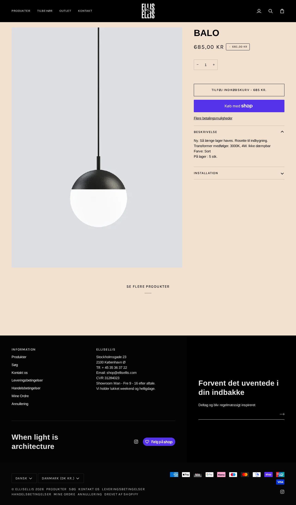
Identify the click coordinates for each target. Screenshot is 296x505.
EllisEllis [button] (105, 349)
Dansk (21, 478)
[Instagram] (136, 442)
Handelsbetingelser (26, 388)
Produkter (19, 357)
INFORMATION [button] (24, 349)
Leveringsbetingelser (27, 380)
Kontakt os (20, 373)
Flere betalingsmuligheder (213, 118)
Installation (206, 173)
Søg (15, 365)
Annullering (20, 404)
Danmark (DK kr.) (58, 478)
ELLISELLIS (24, 489)
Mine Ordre (20, 396)
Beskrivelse (205, 132)
